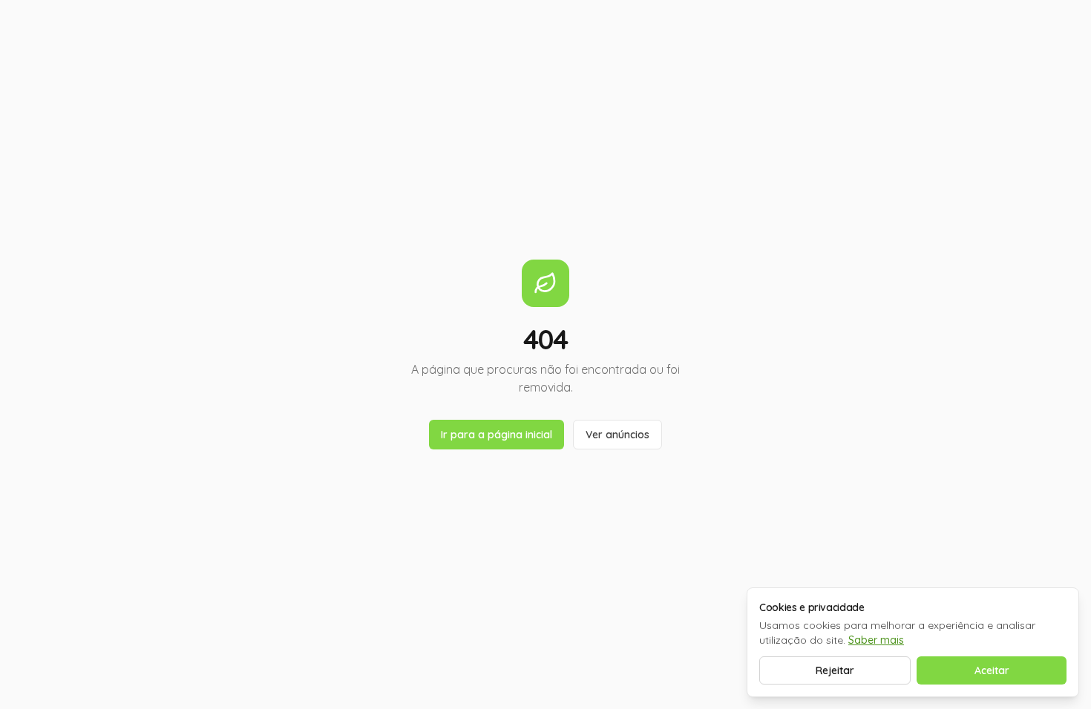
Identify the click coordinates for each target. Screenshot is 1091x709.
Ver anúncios (617, 434)
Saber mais (876, 640)
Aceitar (991, 670)
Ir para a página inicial (496, 434)
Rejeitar (835, 670)
